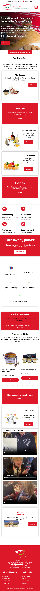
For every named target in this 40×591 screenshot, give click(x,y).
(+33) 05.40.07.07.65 (17, 564)
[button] (36, 7)
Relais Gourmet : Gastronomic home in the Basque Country (17, 19)
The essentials (20, 334)
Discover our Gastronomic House (20, 395)
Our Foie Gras (20, 58)
